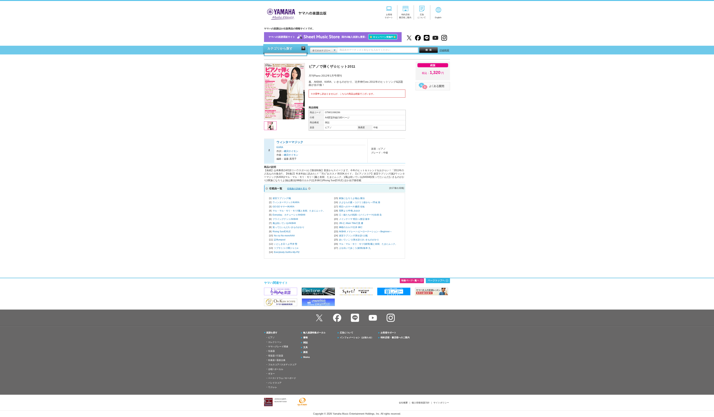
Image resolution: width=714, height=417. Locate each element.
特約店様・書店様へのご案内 (395, 337)
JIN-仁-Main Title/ (351, 223)
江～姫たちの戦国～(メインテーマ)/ (360, 215)
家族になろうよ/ (352, 198)
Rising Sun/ (282, 231)
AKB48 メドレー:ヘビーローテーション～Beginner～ (365, 231)
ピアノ (271, 337)
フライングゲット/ (285, 219)
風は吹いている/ (284, 223)
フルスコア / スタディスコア (282, 364)
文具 (305, 347)
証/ (279, 239)
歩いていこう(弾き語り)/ (359, 239)
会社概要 (403, 402)
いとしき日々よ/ (285, 244)
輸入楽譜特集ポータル (314, 332)
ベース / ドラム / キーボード (282, 378)
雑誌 (305, 342)
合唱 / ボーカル (275, 369)
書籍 (305, 337)
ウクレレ (272, 387)
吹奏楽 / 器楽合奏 (276, 360)
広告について (346, 332)
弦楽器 (271, 351)
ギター (271, 373)
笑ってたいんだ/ (288, 227)
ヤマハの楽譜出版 (295, 14)
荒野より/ (349, 210)
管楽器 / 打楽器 (275, 355)
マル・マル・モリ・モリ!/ (299, 210)
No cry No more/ (284, 235)
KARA (279, 147)
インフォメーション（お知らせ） (356, 337)
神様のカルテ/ (350, 227)
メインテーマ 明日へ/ (354, 219)
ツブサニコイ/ (286, 248)
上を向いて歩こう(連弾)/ (355, 248)
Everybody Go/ (287, 252)
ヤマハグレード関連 (278, 346)
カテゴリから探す (280, 48)
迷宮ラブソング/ (282, 198)
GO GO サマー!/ (283, 206)
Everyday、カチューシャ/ (289, 215)
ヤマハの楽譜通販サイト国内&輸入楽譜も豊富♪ (332, 36)
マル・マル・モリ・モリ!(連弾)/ (368, 244)
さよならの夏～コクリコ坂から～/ (359, 202)
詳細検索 (444, 50)
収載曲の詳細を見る (297, 188)
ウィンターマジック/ (286, 202)
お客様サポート (388, 332)
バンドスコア (275, 383)
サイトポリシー (441, 402)
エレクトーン (275, 342)
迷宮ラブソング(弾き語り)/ (353, 235)
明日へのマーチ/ (352, 206)
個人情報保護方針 (421, 402)
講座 (305, 352)
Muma (306, 357)
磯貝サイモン (291, 151)
